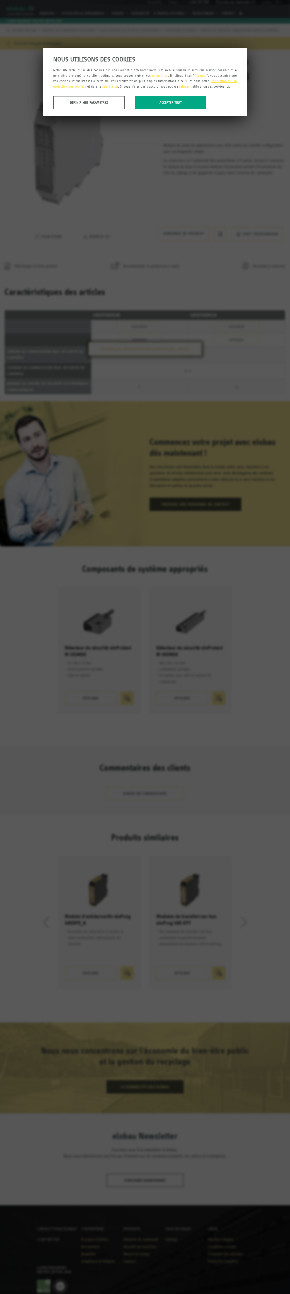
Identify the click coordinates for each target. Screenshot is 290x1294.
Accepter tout (170, 102)
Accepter (201, 75)
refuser (184, 86)
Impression (110, 86)
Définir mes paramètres (89, 102)
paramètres (160, 75)
